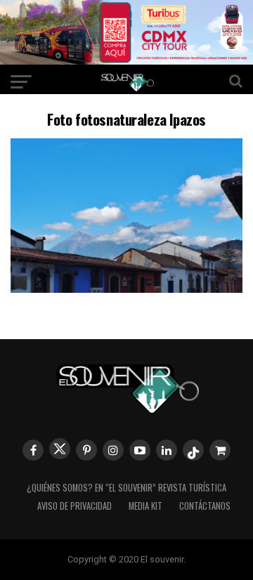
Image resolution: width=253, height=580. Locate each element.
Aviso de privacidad (74, 506)
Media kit (145, 506)
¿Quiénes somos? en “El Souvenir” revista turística (126, 487)
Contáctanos (205, 506)
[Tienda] (220, 450)
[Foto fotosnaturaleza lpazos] (126, 288)
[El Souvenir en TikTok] (193, 450)
